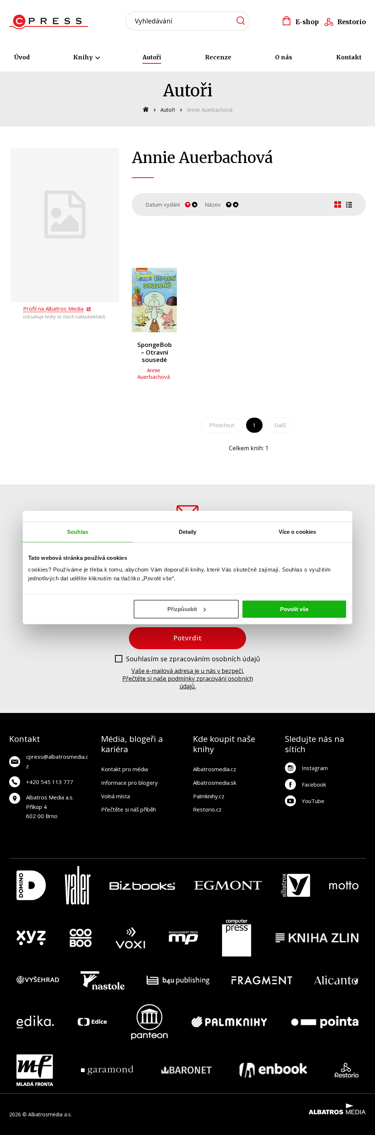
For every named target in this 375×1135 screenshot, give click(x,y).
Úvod (22, 57)
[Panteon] (149, 1022)
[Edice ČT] (92, 1022)
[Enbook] (273, 1070)
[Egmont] (228, 885)
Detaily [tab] (188, 532)
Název (213, 204)
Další (280, 425)
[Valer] (77, 885)
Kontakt (348, 57)
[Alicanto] (336, 980)
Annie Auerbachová (153, 373)
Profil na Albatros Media (53, 308)
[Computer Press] (237, 938)
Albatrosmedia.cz (214, 769)
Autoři (151, 57)
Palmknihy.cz (208, 796)
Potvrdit (187, 637)
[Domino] (31, 885)
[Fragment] (262, 980)
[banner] (50, 22)
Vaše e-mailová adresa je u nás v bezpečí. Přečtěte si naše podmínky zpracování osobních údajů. (187, 678)
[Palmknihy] (229, 1022)
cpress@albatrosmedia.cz (57, 761)
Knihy (83, 57)
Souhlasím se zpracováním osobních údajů (193, 659)
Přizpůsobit (182, 609)
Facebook (314, 784)
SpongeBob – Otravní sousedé (154, 352)
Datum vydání (162, 204)
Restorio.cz (207, 809)
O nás (283, 57)
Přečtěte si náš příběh (128, 809)
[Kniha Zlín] (317, 938)
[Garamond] (107, 1070)
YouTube (313, 801)
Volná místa (115, 796)
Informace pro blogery (129, 782)
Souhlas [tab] (77, 532)
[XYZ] (31, 938)
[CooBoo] (80, 938)
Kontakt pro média (124, 769)
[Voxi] (130, 938)
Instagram (315, 768)
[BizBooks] (142, 885)
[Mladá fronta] (34, 1070)
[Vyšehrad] (37, 980)
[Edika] (35, 1022)
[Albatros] (296, 885)
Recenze (218, 57)
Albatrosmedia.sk (214, 782)
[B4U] (178, 980)
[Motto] (344, 885)
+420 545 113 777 (49, 781)
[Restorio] (346, 1070)
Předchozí (221, 425)
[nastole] (102, 980)
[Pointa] (325, 1022)
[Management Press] (183, 938)
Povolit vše (294, 609)
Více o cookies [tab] (297, 532)
